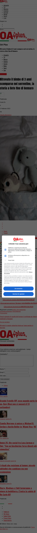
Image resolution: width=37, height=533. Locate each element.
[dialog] (18, 266)
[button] (18, 260)
